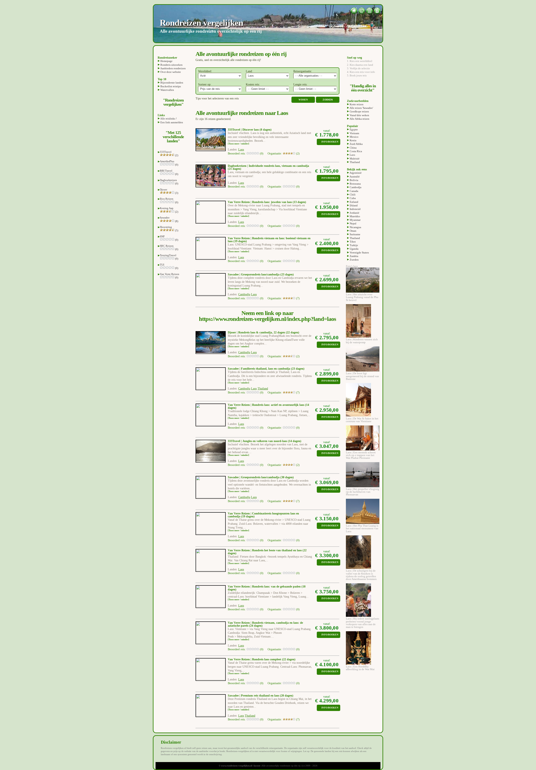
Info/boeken (329, 142)
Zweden (354, 259)
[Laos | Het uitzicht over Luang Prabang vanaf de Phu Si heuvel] (362, 291)
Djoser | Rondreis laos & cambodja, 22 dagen (256, 332)
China (353, 147)
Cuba (352, 198)
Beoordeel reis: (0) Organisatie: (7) (264, 298)
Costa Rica (355, 151)
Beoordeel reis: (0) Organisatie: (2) (264, 153)
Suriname (354, 234)
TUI (162, 264)
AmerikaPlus (167, 161)
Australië (354, 176)
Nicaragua (355, 227)
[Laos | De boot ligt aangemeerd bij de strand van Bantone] (362, 370)
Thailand (354, 162)
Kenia (352, 140)
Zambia (353, 256)
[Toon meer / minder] (238, 144)
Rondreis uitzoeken (171, 64)
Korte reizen (356, 104)
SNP (162, 236)
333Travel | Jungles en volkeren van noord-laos (257, 441)
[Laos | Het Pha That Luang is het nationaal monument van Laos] (362, 522)
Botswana (355, 183)
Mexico (353, 136)
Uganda (353, 248)
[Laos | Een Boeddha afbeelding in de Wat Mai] (358, 663)
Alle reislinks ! (168, 118)
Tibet (352, 241)
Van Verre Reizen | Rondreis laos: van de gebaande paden (264, 586)
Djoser (163, 189)
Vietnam (354, 133)
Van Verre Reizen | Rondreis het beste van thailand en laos (265, 550)
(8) (176, 221)
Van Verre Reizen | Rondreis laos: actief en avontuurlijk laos (266, 404)
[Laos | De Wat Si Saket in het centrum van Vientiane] (358, 415)
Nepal (352, 223)
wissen (303, 100)
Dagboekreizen (168, 180)
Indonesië (355, 209)
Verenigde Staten (359, 252)
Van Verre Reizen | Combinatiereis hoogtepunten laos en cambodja (263, 515)
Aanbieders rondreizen (173, 68)
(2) (176, 155)
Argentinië (355, 172)
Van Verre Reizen (169, 274)
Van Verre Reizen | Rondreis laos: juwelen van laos (260, 202)
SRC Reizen (167, 245)
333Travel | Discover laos (243, 129)
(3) (176, 192)
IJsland (353, 205)
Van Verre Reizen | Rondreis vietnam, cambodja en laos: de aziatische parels (265, 624)
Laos (352, 154)
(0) (176, 164)
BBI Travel (166, 170)
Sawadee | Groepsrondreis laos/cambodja (254, 274)
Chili (352, 194)
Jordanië (354, 212)
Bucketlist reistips (170, 86)
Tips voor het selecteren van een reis (217, 98)
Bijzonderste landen (171, 82)
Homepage (166, 61)
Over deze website (170, 71)
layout (257, 765)
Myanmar (355, 219)
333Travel (165, 151)
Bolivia (353, 180)
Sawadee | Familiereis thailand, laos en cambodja (259, 368)
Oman (352, 230)
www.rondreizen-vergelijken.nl (236, 765)
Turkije (353, 245)
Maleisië (354, 158)
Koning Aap (166, 208)
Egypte (353, 129)
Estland (353, 201)
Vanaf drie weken (359, 115)
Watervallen (167, 89)
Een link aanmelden (171, 122)
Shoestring (166, 227)
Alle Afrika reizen (359, 118)
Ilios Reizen (166, 198)
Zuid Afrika (356, 143)
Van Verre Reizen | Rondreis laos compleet (254, 659)
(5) (176, 230)
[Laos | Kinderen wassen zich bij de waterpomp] (358, 336)
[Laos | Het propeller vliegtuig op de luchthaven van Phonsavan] (362, 486)
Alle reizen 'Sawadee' (361, 107)
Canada (353, 191)
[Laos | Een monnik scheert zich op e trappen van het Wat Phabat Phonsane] (362, 449)
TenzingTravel (168, 255)
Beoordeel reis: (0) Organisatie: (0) (264, 186)
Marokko (354, 216)
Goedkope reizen (359, 111)
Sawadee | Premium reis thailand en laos (253, 695)
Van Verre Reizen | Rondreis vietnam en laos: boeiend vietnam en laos (269, 240)
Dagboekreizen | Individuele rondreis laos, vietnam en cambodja (268, 165)
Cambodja (355, 187)
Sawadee (165, 217)
